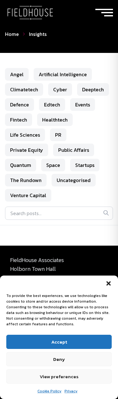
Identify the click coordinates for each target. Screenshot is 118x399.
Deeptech (93, 89)
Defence (19, 104)
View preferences (59, 376)
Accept (59, 341)
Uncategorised (74, 180)
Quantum (20, 165)
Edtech (52, 104)
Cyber (60, 89)
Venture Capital (28, 195)
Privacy (71, 391)
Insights (38, 34)
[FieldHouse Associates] (30, 13)
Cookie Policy (49, 391)
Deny (59, 359)
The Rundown (26, 180)
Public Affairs (73, 150)
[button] (108, 283)
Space (53, 165)
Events (82, 104)
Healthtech (55, 119)
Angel (17, 74)
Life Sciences (25, 135)
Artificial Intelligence (63, 74)
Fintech (18, 119)
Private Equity (26, 150)
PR (58, 135)
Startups (84, 165)
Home (12, 34)
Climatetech (24, 89)
